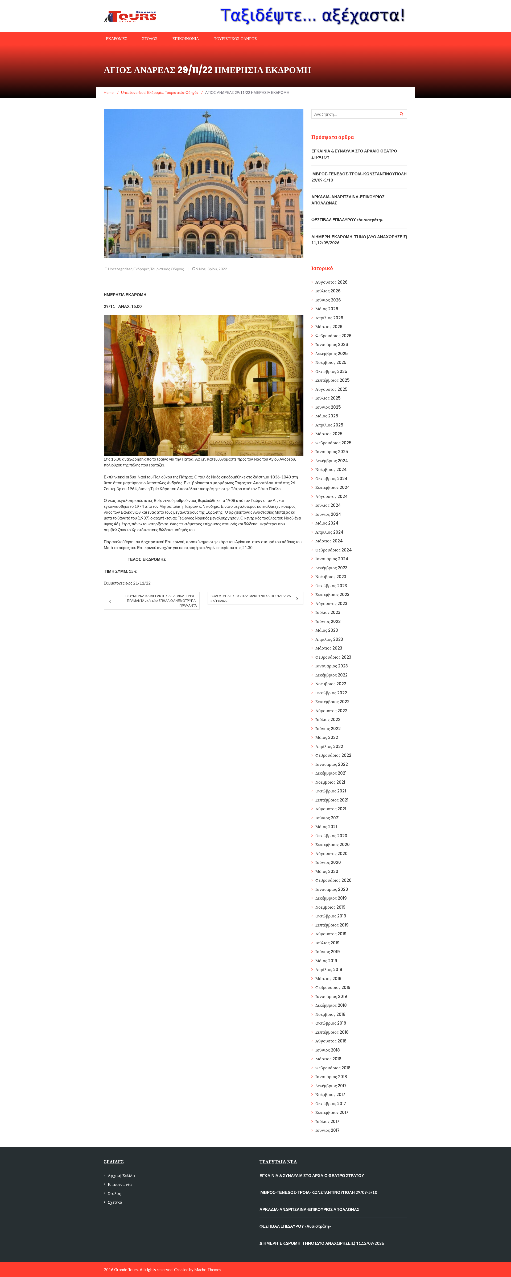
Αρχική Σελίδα (121, 1175)
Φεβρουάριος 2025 (333, 443)
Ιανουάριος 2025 (331, 451)
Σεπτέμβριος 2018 (332, 1032)
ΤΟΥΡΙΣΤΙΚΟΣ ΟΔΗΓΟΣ (235, 38)
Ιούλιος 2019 (327, 943)
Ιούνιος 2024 (328, 514)
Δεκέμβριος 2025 (331, 353)
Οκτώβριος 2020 (331, 836)
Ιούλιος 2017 (327, 1121)
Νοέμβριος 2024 (331, 469)
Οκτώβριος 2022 (331, 693)
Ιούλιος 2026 (328, 291)
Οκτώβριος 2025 (331, 371)
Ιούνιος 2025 (328, 407)
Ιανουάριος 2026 (331, 344)
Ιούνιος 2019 (327, 951)
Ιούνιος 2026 (328, 300)
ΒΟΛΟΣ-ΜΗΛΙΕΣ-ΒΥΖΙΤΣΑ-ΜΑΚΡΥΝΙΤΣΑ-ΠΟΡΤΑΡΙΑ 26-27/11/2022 (251, 598)
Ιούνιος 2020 (328, 862)
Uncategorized (120, 269)
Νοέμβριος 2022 (330, 684)
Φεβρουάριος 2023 (333, 657)
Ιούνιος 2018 (327, 1050)
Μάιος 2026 (326, 309)
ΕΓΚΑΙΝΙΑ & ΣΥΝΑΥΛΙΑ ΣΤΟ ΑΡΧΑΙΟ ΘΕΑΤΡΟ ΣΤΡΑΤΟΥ (311, 1175)
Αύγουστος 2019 (331, 934)
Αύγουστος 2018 (331, 1041)
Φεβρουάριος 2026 (333, 336)
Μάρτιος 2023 (328, 648)
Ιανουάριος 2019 (331, 996)
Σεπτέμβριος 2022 (332, 701)
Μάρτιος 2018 (328, 1059)
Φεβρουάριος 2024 (333, 550)
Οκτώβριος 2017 (330, 1103)
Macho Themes (207, 1269)
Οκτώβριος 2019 (330, 916)
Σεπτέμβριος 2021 (331, 800)
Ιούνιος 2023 (328, 621)
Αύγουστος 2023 (331, 603)
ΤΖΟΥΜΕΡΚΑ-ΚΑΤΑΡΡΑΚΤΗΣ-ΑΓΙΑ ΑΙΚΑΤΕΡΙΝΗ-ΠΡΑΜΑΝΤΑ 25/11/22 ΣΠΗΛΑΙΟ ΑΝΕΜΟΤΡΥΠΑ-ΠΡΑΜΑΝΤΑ (161, 600)
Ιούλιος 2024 (328, 505)
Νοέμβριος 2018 (330, 1014)
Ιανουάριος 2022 (331, 764)
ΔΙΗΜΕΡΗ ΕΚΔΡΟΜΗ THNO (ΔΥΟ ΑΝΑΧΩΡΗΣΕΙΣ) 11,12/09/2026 (321, 1243)
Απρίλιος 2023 (329, 639)
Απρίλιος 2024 (329, 532)
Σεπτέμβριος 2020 (332, 844)
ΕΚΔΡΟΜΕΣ (116, 38)
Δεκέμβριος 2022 (331, 675)
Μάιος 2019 (326, 961)
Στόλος (114, 1193)
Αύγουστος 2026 (331, 282)
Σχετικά (115, 1202)
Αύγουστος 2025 (331, 389)
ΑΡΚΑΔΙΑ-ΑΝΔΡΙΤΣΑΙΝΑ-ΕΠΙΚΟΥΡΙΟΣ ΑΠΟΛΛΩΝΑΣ (309, 1209)
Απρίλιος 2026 (329, 318)
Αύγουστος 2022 (331, 711)
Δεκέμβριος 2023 (331, 568)
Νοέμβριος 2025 (331, 362)
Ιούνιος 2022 (328, 728)
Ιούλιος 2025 (328, 398)
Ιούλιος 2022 (327, 719)
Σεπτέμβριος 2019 (332, 925)
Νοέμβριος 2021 (330, 782)
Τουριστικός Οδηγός (167, 269)
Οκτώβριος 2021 (330, 791)
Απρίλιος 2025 (329, 425)
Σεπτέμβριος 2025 (332, 380)
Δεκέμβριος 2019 (331, 898)
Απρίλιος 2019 (328, 969)
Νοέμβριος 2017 (330, 1094)
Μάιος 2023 (326, 630)
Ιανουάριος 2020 (331, 889)
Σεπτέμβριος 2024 (332, 487)
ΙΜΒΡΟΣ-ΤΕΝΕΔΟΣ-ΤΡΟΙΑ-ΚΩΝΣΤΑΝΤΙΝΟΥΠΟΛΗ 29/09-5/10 (318, 1192)
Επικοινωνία (120, 1184)
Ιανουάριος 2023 (331, 666)
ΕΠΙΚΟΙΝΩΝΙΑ (185, 38)
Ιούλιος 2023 (327, 612)
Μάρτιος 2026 (329, 326)
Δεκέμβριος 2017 (331, 1086)
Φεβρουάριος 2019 (333, 987)
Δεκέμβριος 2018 (331, 1005)
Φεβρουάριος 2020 (333, 880)
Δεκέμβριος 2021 (331, 773)
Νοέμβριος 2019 (330, 907)
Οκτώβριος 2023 (331, 586)
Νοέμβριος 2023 (330, 576)
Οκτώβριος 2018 (330, 1023)
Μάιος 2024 (327, 523)
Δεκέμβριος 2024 (331, 461)
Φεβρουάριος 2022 (333, 755)
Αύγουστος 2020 (331, 853)
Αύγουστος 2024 (331, 496)
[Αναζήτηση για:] (359, 114)
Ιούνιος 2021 (327, 818)
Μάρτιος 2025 (329, 434)
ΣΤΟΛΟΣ (150, 38)
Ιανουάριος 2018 (331, 1076)
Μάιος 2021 (326, 826)
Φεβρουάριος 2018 (333, 1068)
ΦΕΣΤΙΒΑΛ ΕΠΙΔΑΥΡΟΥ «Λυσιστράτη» (347, 219)
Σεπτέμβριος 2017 (331, 1112)
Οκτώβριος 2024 (331, 478)
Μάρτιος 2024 (329, 541)
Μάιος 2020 (326, 871)
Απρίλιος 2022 (329, 746)
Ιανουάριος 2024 (331, 559)
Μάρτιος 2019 (328, 978)
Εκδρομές (141, 269)
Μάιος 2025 (326, 416)
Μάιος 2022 (326, 737)
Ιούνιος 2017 (327, 1130)
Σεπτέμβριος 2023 (332, 594)
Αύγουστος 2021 (330, 809)
